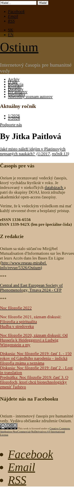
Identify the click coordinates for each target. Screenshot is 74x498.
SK (10, 30)
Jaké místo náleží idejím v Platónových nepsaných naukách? (33, 151)
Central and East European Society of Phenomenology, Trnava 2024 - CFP (31, 287)
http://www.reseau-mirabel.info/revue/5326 (23, 265)
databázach (54, 187)
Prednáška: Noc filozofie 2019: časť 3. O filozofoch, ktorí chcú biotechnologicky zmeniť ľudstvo (34, 382)
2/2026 (14, 118)
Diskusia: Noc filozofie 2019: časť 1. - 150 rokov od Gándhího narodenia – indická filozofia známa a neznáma (36, 358)
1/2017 (44, 153)
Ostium (19, 47)
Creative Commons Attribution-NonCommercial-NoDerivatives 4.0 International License (35, 431)
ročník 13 (60, 153)
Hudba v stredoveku (17, 326)
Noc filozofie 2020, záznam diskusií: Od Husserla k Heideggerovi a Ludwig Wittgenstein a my (34, 340)
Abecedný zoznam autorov (30, 96)
